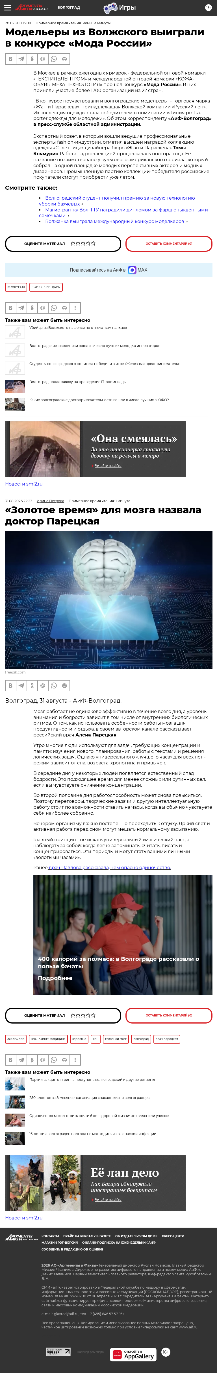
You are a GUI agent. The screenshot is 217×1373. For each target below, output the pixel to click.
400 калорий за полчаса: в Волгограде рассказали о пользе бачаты (118, 963)
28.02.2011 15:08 (18, 23)
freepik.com (15, 672)
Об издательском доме (136, 1236)
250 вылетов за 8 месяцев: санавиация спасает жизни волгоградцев (89, 1098)
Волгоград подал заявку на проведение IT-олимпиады (77, 382)
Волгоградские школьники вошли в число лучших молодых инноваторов (94, 346)
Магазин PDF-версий (60, 1243)
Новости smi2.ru (24, 484)
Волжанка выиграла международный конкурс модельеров (114, 221)
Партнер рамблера (90, 1352)
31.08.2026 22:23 (18, 501)
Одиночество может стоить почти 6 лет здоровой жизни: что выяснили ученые (99, 1116)
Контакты (50, 1236)
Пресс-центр (173, 1236)
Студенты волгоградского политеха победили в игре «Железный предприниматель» (104, 364)
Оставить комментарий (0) (169, 244)
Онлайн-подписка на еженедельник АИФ (119, 1243)
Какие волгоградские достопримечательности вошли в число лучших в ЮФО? (99, 400)
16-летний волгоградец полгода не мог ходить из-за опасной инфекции (92, 1134)
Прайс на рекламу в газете (87, 1236)
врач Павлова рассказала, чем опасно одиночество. (109, 867)
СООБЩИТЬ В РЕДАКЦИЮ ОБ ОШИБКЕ (72, 1249)
